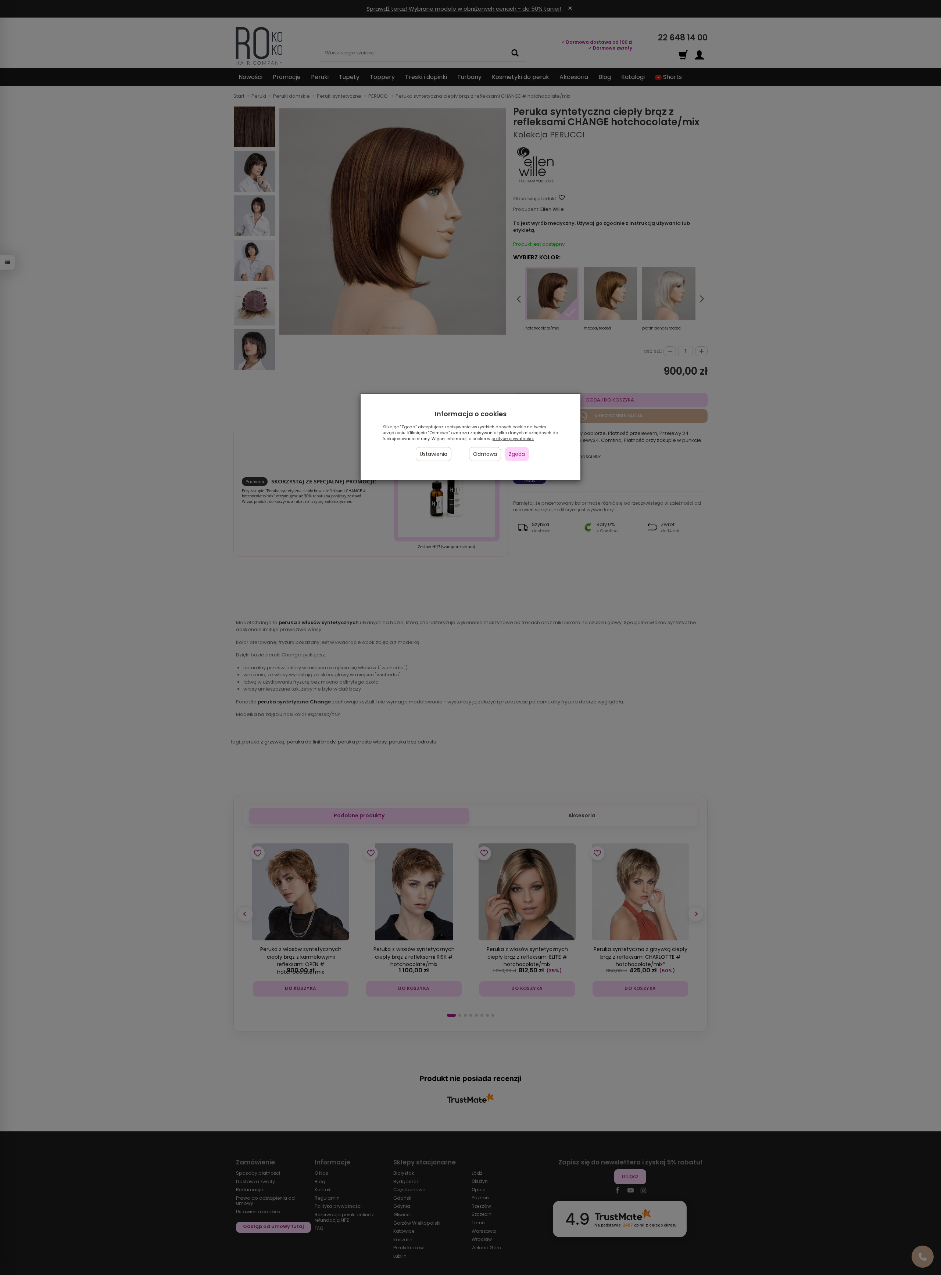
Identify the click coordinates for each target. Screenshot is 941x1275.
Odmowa (485, 454)
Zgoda (517, 454)
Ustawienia (433, 454)
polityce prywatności (512, 439)
